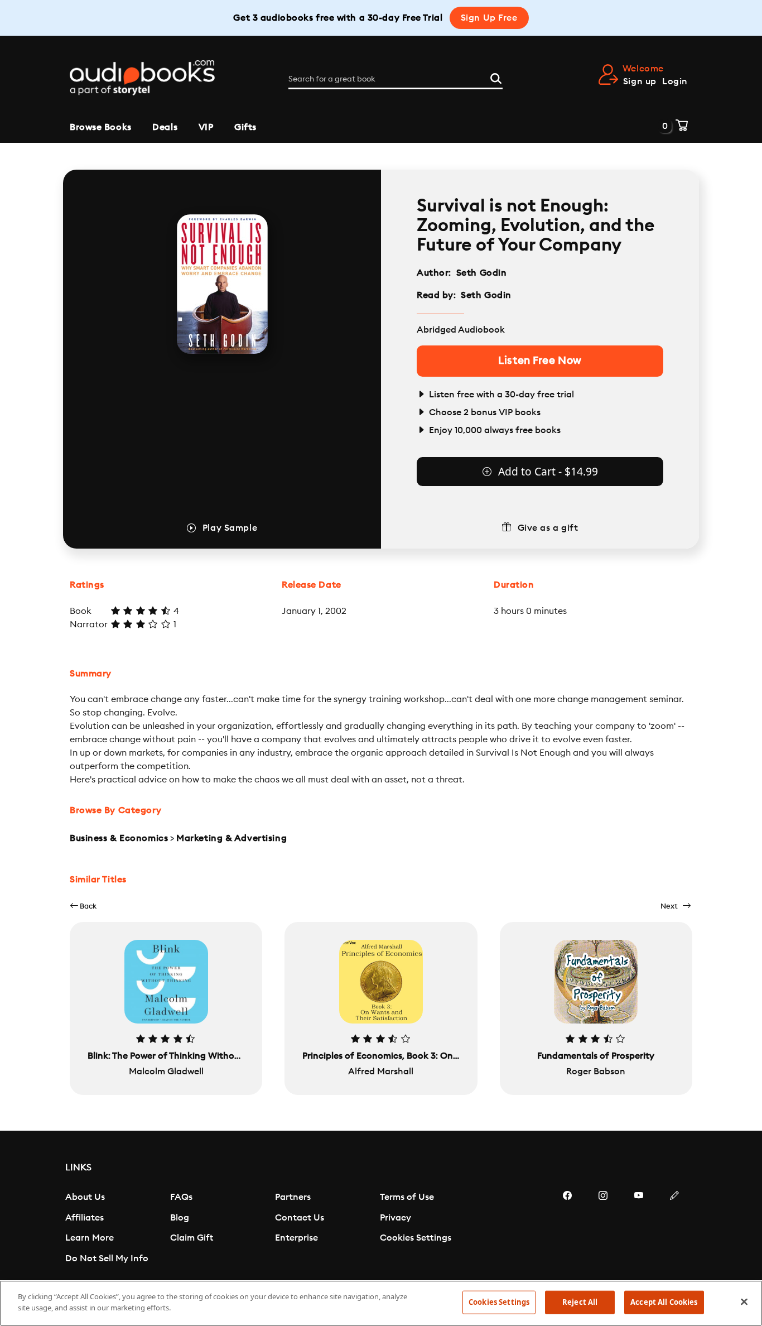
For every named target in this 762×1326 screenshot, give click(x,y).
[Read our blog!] (674, 1229)
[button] (83, 906)
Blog (179, 1217)
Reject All (579, 1302)
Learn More (89, 1237)
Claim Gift (191, 1237)
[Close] (744, 1301)
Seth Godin (481, 273)
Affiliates (84, 1217)
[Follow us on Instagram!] (603, 1229)
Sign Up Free (489, 17)
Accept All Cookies (663, 1302)
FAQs (181, 1197)
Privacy (395, 1217)
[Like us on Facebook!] (567, 1229)
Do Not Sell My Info (106, 1258)
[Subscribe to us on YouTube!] (639, 1229)
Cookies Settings (415, 1237)
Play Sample (229, 528)
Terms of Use (407, 1197)
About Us (85, 1197)
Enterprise (296, 1237)
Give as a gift (548, 528)
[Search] (496, 77)
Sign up (640, 81)
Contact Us (299, 1217)
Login (675, 81)
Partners (293, 1197)
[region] (381, 1303)
